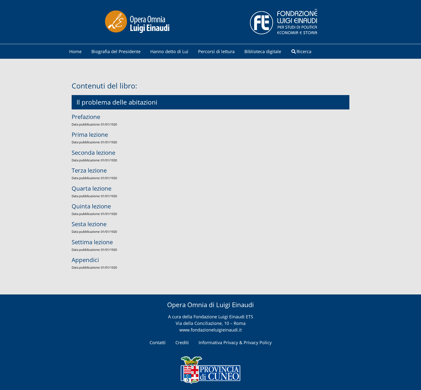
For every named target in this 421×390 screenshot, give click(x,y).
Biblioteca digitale (262, 51)
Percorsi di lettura (216, 51)
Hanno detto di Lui (169, 51)
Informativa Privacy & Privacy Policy (235, 342)
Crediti (182, 342)
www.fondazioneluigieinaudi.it (210, 330)
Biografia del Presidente (116, 51)
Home (75, 51)
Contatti (158, 342)
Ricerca (304, 51)
